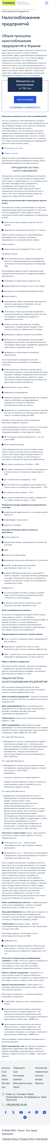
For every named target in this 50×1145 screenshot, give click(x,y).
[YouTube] (21, 1112)
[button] (46, 3)
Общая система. (11, 153)
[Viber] (36, 1112)
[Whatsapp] (44, 1112)
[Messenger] (25, 1117)
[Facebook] (5, 1112)
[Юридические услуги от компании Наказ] (9, 3)
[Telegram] (28, 1112)
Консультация (25, 99)
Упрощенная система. (13, 148)
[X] (13, 1112)
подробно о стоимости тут (25, 107)
